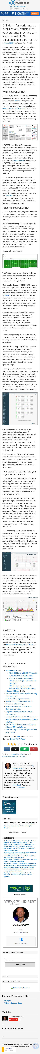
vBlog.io (7, 1000)
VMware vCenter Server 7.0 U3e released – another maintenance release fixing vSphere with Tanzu (22, 719)
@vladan (21, 787)
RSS (18, 736)
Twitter (12, 739)
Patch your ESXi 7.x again (15, 704)
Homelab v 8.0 (11, 670)
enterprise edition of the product (13, 108)
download (9, 196)
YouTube (22, 739)
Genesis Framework (30, 1044)
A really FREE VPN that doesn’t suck (19, 701)
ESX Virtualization (20, 5)
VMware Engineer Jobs (13, 1003)
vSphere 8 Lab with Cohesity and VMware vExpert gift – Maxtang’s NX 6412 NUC (22, 680)
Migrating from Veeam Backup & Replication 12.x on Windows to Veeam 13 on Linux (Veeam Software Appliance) (19, 874)
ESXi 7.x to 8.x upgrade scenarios (18, 699)
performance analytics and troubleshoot (14, 756)
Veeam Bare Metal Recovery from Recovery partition (19, 867)
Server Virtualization (17, 754)
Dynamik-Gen (18, 1044)
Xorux (17, 101)
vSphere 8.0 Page (12, 691)
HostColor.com (24, 1046)
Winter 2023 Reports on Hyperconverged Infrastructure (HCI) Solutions (19, 825)
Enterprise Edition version (15, 644)
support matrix (18, 160)
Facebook (17, 785)
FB (17, 739)
